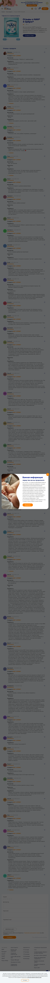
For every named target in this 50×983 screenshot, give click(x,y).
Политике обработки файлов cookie (34, 977)
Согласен (25, 980)
